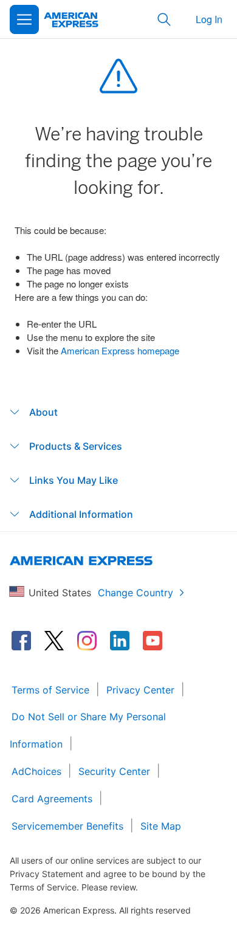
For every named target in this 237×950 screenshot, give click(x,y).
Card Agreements (52, 799)
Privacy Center (140, 690)
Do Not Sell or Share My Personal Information (88, 730)
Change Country (135, 593)
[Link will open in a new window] (21, 640)
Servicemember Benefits (67, 826)
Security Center (114, 771)
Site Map (160, 826)
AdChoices (36, 771)
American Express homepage (120, 350)
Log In (209, 19)
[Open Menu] (24, 19)
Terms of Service (50, 690)
